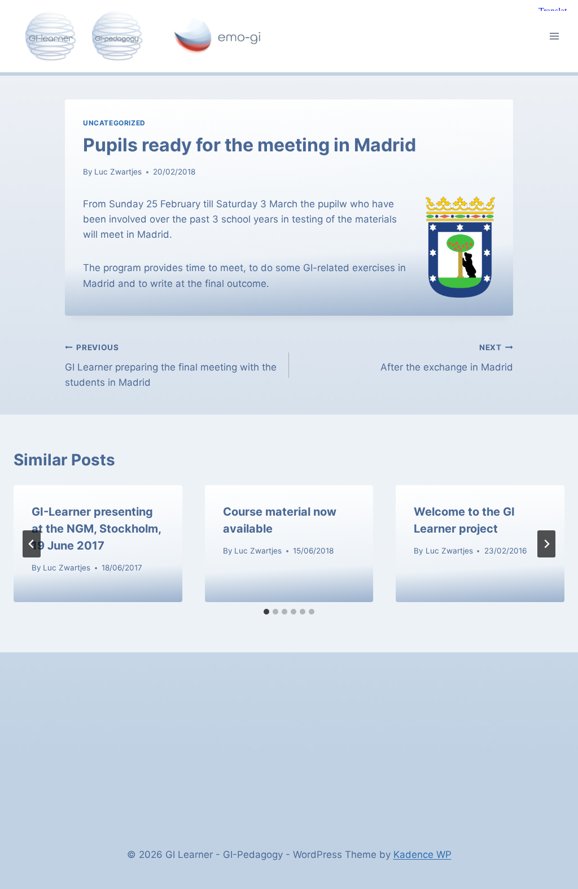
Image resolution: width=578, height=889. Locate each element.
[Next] (546, 543)
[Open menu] (554, 36)
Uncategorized (114, 123)
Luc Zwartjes (118, 171)
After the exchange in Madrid (446, 358)
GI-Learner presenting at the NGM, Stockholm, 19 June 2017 (96, 528)
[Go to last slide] (32, 543)
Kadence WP (422, 854)
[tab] (266, 612)
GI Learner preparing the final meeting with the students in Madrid (171, 365)
